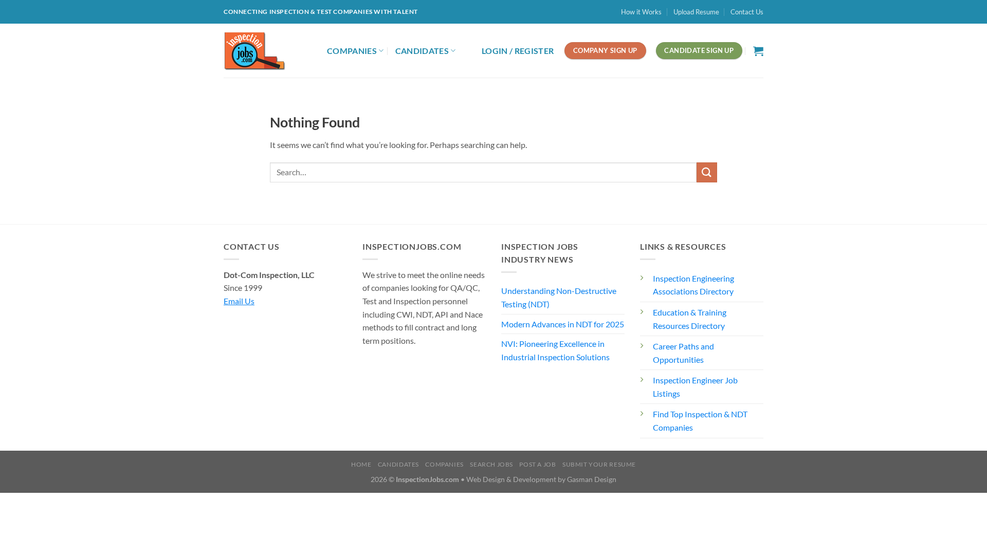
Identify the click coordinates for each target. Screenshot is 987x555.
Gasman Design (591, 479)
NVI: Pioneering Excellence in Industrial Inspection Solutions (555, 350)
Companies (352, 50)
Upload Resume (696, 12)
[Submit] (707, 172)
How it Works (641, 12)
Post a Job (537, 464)
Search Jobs (491, 464)
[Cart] (758, 51)
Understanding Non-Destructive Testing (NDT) (558, 297)
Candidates (422, 50)
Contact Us (746, 12)
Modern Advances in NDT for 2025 (562, 324)
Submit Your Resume (599, 464)
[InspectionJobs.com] (268, 51)
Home (361, 464)
